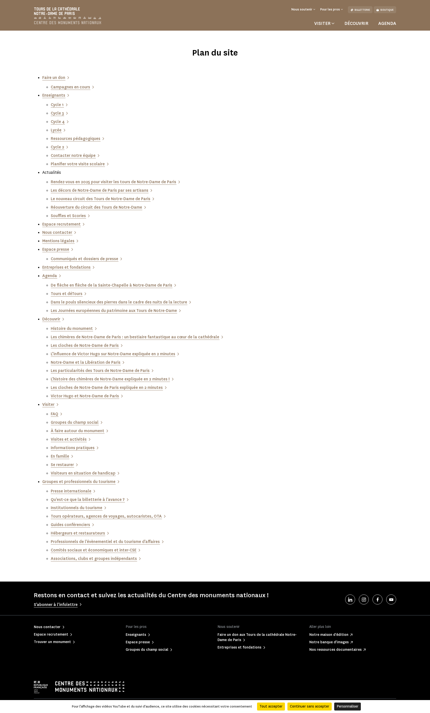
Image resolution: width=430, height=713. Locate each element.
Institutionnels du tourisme (76, 507)
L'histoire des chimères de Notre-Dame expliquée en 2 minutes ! (110, 379)
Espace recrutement (61, 224)
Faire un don (53, 77)
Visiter (48, 404)
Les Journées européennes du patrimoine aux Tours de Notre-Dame (114, 310)
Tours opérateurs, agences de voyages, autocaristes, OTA (106, 516)
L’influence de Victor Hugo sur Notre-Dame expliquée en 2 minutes (113, 353)
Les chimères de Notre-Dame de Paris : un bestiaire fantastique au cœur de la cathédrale (135, 337)
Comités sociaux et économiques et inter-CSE (93, 550)
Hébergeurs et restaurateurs (78, 533)
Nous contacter (57, 232)
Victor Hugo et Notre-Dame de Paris (85, 396)
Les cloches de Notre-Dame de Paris (85, 345)
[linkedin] (350, 599)
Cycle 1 (57, 104)
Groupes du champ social (75, 422)
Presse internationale (71, 491)
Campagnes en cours (70, 87)
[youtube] (391, 599)
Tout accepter (271, 706)
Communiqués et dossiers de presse (84, 258)
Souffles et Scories (68, 215)
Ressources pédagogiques (75, 138)
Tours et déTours (66, 293)
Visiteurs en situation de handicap (83, 473)
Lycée (56, 130)
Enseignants (53, 95)
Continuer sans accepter (309, 706)
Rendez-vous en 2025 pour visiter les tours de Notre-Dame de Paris (113, 181)
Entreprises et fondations (66, 267)
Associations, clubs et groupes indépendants (94, 558)
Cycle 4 (58, 121)
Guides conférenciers (70, 524)
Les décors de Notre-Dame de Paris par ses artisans (99, 190)
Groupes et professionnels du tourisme (78, 481)
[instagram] (364, 599)
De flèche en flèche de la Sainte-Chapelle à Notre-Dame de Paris (111, 285)
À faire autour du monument (77, 430)
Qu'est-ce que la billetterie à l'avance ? (88, 499)
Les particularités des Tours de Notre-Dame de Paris (100, 370)
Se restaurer (62, 464)
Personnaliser (347, 706)
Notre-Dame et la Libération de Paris (85, 362)
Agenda (387, 23)
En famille (60, 456)
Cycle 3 (57, 113)
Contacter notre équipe (73, 155)
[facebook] (377, 599)
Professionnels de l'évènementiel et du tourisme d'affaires (105, 541)
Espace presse (55, 249)
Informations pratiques (73, 447)
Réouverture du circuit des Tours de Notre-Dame (96, 207)
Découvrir (356, 23)
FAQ (54, 413)
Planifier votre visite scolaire (78, 164)
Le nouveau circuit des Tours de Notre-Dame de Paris (100, 198)
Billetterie (362, 10)
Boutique (387, 10)
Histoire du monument (72, 328)
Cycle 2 (57, 147)
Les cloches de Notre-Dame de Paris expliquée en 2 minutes (107, 387)
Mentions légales (58, 240)
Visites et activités (69, 439)
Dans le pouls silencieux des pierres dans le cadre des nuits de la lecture (119, 302)
